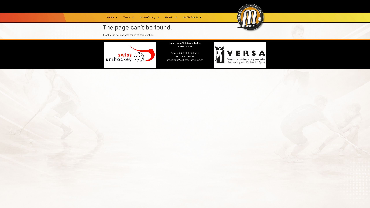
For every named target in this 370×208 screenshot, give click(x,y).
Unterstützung (148, 17)
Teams (126, 17)
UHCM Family (190, 17)
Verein (110, 17)
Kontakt (169, 17)
